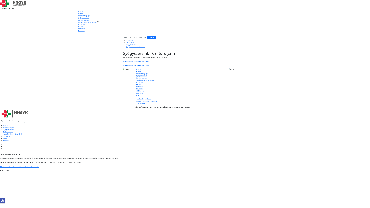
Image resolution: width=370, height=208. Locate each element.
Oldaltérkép (140, 91)
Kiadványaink (130, 42)
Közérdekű (81, 24)
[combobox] (135, 37)
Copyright (139, 93)
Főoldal (80, 11)
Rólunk (80, 13)
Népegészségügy (84, 16)
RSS (137, 95)
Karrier (80, 26)
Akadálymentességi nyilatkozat (146, 101)
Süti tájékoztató (141, 103)
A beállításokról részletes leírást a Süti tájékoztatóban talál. (19, 167)
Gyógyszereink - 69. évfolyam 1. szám (136, 61)
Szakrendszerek (83, 20)
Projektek (81, 31)
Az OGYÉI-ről (130, 40)
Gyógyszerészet (83, 18)
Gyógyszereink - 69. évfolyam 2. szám (136, 65)
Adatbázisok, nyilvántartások (87, 22)
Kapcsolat (81, 29)
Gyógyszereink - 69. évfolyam (135, 47)
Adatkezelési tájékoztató (144, 99)
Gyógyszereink (130, 45)
